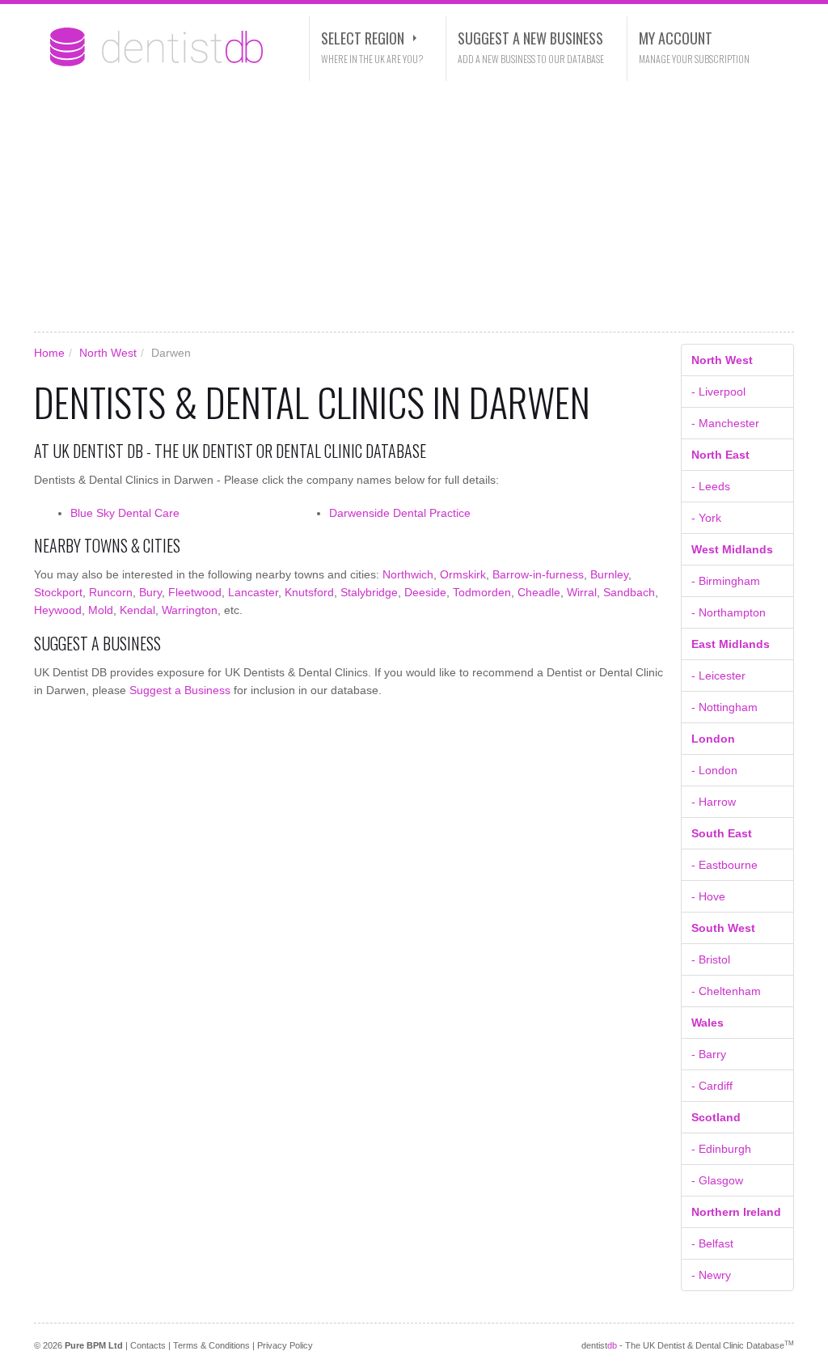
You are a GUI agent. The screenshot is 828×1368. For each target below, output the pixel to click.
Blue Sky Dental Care (125, 512)
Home (49, 352)
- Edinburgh (721, 1148)
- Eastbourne (724, 864)
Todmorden (482, 592)
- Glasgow (717, 1180)
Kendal (137, 610)
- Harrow (713, 801)
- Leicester (718, 675)
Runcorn (111, 592)
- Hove (708, 896)
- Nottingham (724, 707)
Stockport (58, 592)
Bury (150, 592)
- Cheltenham (726, 991)
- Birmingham (725, 580)
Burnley (609, 574)
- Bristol (710, 959)
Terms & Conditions (211, 1345)
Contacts (148, 1345)
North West (108, 352)
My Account (675, 38)
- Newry (711, 1274)
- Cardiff (712, 1085)
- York (706, 517)
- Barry (708, 1054)
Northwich (407, 574)
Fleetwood (195, 592)
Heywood (58, 610)
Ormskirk (463, 574)
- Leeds (710, 486)
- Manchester (725, 423)
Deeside (425, 592)
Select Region (362, 38)
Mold (100, 610)
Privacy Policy (285, 1345)
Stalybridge (369, 592)
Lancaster (253, 592)
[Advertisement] (414, 206)
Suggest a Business (179, 690)
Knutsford (309, 592)
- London (714, 770)
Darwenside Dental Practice (400, 512)
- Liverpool (718, 391)
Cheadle (539, 592)
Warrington (190, 610)
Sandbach (629, 592)
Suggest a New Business (530, 38)
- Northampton (728, 612)
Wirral (582, 592)
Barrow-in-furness (538, 574)
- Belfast (712, 1243)
